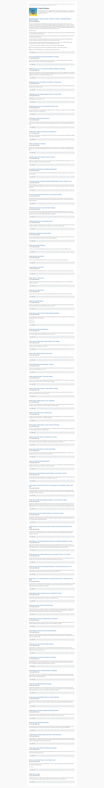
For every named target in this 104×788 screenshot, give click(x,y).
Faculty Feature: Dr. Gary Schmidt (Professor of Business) (43, 618)
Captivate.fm (49, 4)
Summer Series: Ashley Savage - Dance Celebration (42, 400)
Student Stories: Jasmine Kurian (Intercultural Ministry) (42, 630)
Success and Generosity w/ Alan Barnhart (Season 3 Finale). (44, 56)
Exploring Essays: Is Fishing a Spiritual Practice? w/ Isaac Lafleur (45, 94)
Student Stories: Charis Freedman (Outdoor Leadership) (43, 670)
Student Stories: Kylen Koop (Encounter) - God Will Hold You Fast (45, 593)
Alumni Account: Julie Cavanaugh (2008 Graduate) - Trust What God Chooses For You (50, 566)
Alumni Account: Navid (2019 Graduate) (39, 722)
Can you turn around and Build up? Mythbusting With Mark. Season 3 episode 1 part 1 (50, 181)
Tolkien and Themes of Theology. (37, 143)
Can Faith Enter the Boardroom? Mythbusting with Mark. (43, 169)
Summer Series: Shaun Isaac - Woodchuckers (40, 412)
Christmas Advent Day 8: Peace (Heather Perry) (40, 221)
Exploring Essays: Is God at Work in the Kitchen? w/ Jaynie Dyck (45, 82)
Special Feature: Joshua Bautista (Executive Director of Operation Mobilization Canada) (50, 541)
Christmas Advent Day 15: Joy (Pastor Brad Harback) (42, 207)
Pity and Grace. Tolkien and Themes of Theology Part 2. (43, 131)
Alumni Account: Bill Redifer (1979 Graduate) (40, 683)
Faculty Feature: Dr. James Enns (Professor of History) (42, 657)
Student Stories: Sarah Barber (36, 256)
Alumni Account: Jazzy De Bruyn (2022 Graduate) (41, 644)
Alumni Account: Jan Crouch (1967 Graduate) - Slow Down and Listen (46, 513)
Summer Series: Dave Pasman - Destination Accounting (43, 437)
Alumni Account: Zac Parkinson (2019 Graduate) (41, 605)
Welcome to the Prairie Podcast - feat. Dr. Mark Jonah (42, 760)
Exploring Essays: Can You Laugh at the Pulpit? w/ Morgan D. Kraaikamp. (47, 68)
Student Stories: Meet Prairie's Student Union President (42, 748)
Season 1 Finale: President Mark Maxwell (39, 461)
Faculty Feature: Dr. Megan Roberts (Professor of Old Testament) (45, 734)
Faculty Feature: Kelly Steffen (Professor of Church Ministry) (44, 697)
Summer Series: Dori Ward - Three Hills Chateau (41, 376)
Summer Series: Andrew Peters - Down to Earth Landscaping (44, 424)
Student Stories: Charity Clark (36, 278)
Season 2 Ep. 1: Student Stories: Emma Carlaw (40, 353)
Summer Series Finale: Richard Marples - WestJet (41, 364)
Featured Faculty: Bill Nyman (36, 301)
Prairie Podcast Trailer (34, 774)
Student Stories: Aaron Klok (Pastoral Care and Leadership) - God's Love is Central (49, 554)
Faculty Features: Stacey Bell (36, 267)
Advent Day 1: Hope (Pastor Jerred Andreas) (40, 233)
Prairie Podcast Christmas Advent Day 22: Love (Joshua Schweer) (45, 194)
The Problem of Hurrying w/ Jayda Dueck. (39, 118)
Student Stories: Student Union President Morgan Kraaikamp (44, 313)
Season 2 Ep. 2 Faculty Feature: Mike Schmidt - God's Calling (44, 341)
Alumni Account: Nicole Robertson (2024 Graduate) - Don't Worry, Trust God (48, 473)
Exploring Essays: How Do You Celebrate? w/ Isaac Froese (43, 106)
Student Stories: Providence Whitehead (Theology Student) (43, 710)
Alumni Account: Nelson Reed (36, 290)
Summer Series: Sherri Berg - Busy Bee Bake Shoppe (42, 449)
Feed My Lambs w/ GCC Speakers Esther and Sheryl (42, 157)
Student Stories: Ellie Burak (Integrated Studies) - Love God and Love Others (48, 499)
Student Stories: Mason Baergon (37, 245)
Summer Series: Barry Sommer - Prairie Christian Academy (43, 388)
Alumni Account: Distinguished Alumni (38, 329)
